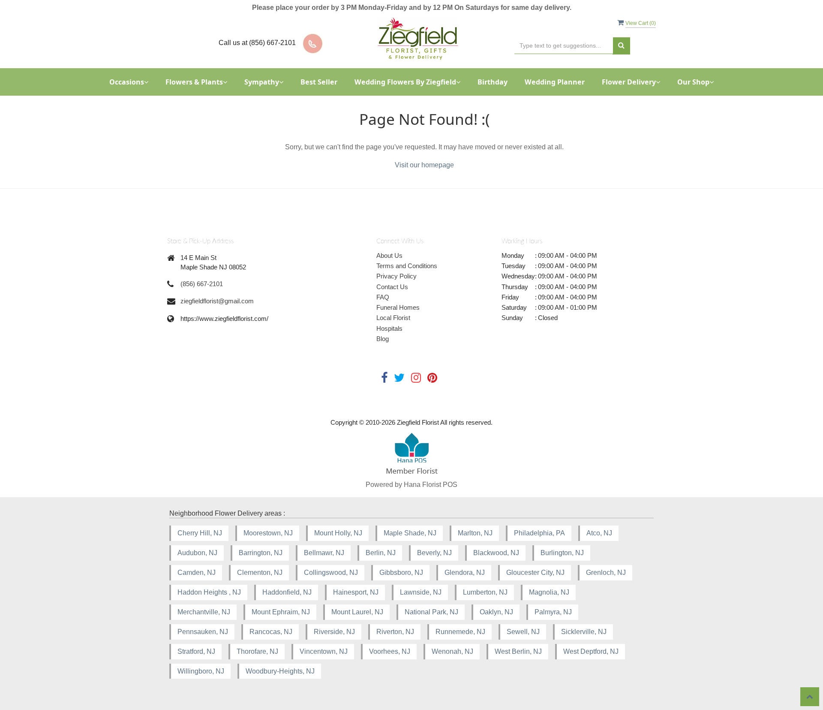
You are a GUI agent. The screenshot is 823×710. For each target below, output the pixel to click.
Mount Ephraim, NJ (281, 612)
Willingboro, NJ (200, 671)
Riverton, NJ (395, 631)
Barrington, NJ (260, 552)
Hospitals (389, 328)
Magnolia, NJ (549, 592)
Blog (382, 338)
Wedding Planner (555, 82)
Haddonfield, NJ (287, 592)
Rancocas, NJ (270, 631)
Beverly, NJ (434, 552)
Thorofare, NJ (257, 651)
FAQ (382, 297)
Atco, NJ (599, 533)
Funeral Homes (398, 307)
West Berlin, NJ (518, 651)
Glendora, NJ (465, 572)
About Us (389, 255)
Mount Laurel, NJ (357, 612)
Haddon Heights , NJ (209, 592)
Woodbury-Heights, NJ (280, 671)
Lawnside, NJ (421, 592)
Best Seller (318, 82)
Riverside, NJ (334, 631)
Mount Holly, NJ (338, 533)
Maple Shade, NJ (410, 533)
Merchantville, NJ (203, 612)
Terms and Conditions (406, 265)
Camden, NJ (196, 572)
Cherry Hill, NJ (199, 533)
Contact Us (392, 286)
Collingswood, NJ (331, 572)
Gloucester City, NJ (535, 572)
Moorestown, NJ (268, 533)
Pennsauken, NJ (202, 631)
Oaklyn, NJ (496, 612)
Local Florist (393, 317)
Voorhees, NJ (389, 651)
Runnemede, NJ (460, 631)
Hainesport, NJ (355, 592)
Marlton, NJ (475, 533)
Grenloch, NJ (606, 572)
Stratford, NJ (196, 651)
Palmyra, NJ (553, 612)
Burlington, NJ (562, 552)
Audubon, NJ (197, 552)
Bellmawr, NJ (324, 552)
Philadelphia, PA (539, 533)
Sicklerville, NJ (584, 631)
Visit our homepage (424, 165)
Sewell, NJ (523, 631)
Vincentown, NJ (324, 651)
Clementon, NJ (259, 572)
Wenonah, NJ (452, 651)
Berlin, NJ (381, 552)
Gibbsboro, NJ (401, 572)
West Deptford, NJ (591, 651)
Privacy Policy (396, 276)
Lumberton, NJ (485, 592)
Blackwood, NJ (496, 552)
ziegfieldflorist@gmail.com (217, 301)
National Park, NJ (431, 612)
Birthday (493, 82)
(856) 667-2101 (201, 283)
